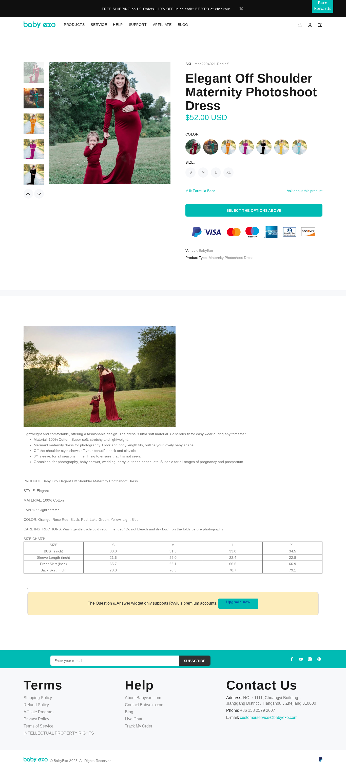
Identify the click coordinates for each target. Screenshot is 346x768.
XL (228, 172)
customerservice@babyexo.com (268, 717)
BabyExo (206, 250)
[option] (34, 75)
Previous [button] (28, 194)
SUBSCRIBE (194, 661)
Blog (129, 712)
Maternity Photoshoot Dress (231, 258)
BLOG (183, 25)
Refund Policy (36, 705)
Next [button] (39, 194)
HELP (118, 25)
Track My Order (138, 726)
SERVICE (99, 25)
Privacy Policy (36, 719)
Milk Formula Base (200, 191)
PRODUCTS (74, 25)
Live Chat (133, 719)
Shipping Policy (38, 698)
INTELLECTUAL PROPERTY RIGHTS (59, 733)
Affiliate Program (38, 712)
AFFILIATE (162, 25)
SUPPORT (138, 25)
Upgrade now (238, 602)
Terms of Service (38, 726)
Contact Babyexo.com (144, 705)
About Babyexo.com (143, 698)
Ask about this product (304, 191)
